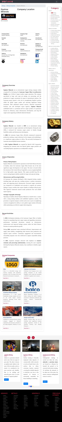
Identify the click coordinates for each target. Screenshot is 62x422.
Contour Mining (54, 76)
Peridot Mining (54, 65)
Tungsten (25, 410)
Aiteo (4, 269)
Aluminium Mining (55, 85)
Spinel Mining (54, 64)
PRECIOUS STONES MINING (54, 46)
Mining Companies (11, 5)
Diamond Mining (54, 51)
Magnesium (16, 412)
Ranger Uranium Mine (29, 317)
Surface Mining (54, 72)
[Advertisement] (23, 73)
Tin (24, 414)
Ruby (56, 412)
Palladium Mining (55, 103)
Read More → (6, 278)
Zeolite (46, 410)
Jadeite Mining (54, 48)
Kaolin (35, 410)
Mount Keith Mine (7, 317)
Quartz (56, 416)
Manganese (16, 414)
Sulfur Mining (54, 79)
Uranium (46, 406)
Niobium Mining (54, 101)
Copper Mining (54, 88)
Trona (46, 404)
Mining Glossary (54, 25)
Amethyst (57, 403)
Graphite (36, 409)
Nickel (25, 401)
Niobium (25, 403)
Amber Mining (54, 57)
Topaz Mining (54, 55)
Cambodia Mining (55, 40)
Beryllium (15, 403)
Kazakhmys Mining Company (10, 292)
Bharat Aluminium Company (30, 292)
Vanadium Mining (55, 110)
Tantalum (26, 409)
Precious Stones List (55, 20)
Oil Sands (46, 401)
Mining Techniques (55, 24)
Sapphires (57, 413)
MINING (50, 10)
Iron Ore (15, 407)
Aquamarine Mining (55, 63)
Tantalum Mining (55, 107)
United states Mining (55, 30)
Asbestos (36, 403)
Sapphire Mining (54, 54)
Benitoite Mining (54, 49)
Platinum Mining (54, 104)
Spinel (56, 415)
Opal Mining (53, 52)
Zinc (25, 413)
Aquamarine (57, 405)
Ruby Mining (54, 58)
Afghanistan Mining (55, 35)
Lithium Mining (54, 94)
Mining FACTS (54, 81)
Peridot (56, 410)
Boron (35, 406)
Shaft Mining (54, 75)
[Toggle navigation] (56, 1)
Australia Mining (54, 32)
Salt (45, 403)
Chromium (47, 412)
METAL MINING (52, 83)
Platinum (25, 406)
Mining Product (6, 419)
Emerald (56, 408)
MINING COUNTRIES (53, 28)
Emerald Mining (54, 60)
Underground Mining (55, 73)
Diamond (57, 406)
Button (6, 390)
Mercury (15, 413)
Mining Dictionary (55, 15)
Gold (15, 406)
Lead (15, 409)
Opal (56, 409)
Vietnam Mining (54, 39)
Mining (3, 5)
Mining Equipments (55, 17)
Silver (25, 407)
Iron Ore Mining (54, 91)
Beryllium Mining (55, 87)
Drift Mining (53, 78)
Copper (15, 404)
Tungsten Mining (55, 109)
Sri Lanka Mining (55, 36)
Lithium (15, 410)
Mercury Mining (54, 97)
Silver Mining (54, 106)
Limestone (36, 412)
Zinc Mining (53, 112)
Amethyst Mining (55, 61)
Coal (35, 407)
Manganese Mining (55, 98)
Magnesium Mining (55, 95)
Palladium (26, 404)
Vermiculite (47, 407)
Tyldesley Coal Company (30, 269)
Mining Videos (54, 18)
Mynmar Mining (54, 37)
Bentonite (36, 404)
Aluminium (16, 401)
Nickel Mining (54, 100)
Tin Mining (53, 113)
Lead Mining (54, 93)
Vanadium (26, 412)
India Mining (54, 33)
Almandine (36, 401)
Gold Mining (54, 90)
